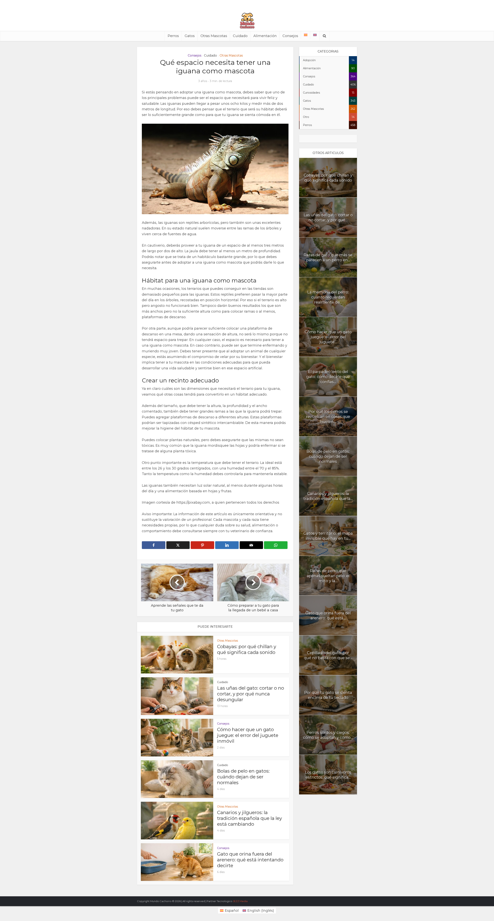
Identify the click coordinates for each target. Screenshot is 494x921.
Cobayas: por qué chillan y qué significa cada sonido (246, 649)
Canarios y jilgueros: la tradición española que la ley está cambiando (249, 818)
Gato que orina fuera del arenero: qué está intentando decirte (250, 859)
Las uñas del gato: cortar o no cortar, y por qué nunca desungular (250, 693)
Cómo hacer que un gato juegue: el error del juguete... (328, 337)
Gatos (190, 36)
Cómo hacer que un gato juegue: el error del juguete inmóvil (247, 735)
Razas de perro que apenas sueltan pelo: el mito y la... (328, 575)
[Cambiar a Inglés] (315, 35)
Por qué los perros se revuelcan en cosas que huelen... (328, 416)
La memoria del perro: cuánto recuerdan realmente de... (328, 297)
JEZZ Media (240, 901)
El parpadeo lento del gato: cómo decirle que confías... (328, 376)
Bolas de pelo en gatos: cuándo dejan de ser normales (243, 776)
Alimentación (265, 36)
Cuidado (240, 36)
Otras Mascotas (213, 36)
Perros (173, 36)
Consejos (290, 36)
